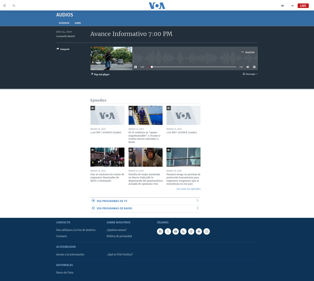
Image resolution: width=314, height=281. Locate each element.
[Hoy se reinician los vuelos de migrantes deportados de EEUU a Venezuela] (107, 157)
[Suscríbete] (199, 231)
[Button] (63, 50)
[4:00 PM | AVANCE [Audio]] (107, 115)
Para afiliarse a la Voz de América (75, 230)
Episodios (64, 23)
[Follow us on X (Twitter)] (168, 231)
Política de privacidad (119, 236)
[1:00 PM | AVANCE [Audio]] (183, 115)
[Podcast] (191, 231)
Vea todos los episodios (188, 189)
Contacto (61, 236)
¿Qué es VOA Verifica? (120, 254)
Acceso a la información (70, 254)
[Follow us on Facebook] (160, 231)
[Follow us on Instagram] (206, 231)
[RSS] (183, 231)
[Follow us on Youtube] (176, 231)
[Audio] (293, 5)
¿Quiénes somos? (117, 230)
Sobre (78, 23)
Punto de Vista (64, 272)
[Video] (283, 5)
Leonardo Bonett (65, 36)
